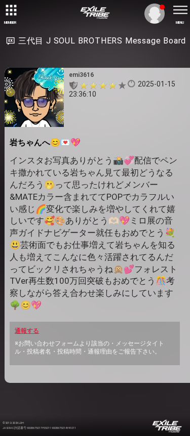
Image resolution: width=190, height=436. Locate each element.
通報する (27, 330)
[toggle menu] (180, 10)
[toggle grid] (10, 10)
